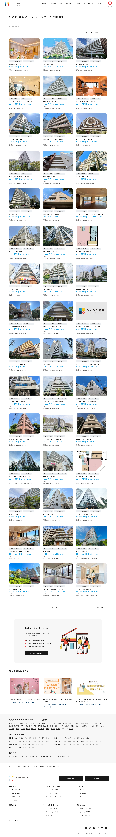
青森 (25, 738)
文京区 (44, 723)
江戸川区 (16, 726)
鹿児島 (92, 744)
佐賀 (69, 744)
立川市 (103, 726)
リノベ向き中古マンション (48, 756)
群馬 (47, 741)
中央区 (49, 723)
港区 (86, 723)
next (67, 608)
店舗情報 (77, 3)
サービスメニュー (51, 815)
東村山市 (91, 726)
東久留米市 (41, 729)
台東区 (96, 723)
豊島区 (16, 723)
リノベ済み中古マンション (16, 756)
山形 (43, 738)
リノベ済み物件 (16, 789)
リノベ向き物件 (16, 793)
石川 (29, 744)
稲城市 (53, 729)
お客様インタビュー (85, 808)
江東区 (59, 723)
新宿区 (11, 723)
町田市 (23, 726)
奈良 (82, 738)
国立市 (23, 729)
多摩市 (17, 729)
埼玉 (30, 741)
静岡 (29, 747)
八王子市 (75, 723)
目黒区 (70, 723)
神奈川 (25, 741)
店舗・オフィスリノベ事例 (53, 796)
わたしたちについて (51, 808)
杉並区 (38, 723)
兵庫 (69, 738)
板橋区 (21, 723)
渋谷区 (91, 723)
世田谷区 (27, 723)
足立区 (65, 723)
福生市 (71, 729)
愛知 (20, 747)
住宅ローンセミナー (85, 796)
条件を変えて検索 (102, 607)
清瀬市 (47, 729)
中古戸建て (15, 800)
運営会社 (80, 833)
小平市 (62, 726)
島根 (69, 741)
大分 (82, 744)
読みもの (100, 3)
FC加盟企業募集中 (102, 833)
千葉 (34, 741)
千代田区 (33, 726)
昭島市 (28, 729)
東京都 (49, 766)
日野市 (97, 726)
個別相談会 (83, 793)
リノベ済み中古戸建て (32, 756)
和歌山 (88, 738)
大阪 (65, 738)
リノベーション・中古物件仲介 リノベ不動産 (24, 766)
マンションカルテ (16, 820)
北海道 (21, 738)
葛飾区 (28, 726)
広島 (78, 741)
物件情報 (44, 3)
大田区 (82, 723)
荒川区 (51, 726)
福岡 (65, 744)
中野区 (54, 723)
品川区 (11, 726)
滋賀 (78, 738)
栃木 (43, 741)
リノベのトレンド (85, 815)
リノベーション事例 (56, 3)
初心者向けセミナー (85, 789)
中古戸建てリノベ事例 (52, 793)
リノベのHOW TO (85, 812)
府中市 (72, 726)
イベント (68, 3)
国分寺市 (11, 729)
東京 (20, 741)
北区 (101, 723)
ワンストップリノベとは (53, 812)
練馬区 (33, 723)
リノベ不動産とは (89, 3)
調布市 (67, 726)
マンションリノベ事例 (52, 789)
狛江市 (58, 729)
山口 (82, 741)
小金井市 (78, 726)
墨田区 (40, 726)
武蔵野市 (85, 726)
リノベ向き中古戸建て (64, 756)
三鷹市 (57, 726)
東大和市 (33, 729)
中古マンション (57, 766)
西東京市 (45, 726)
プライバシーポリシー (90, 833)
